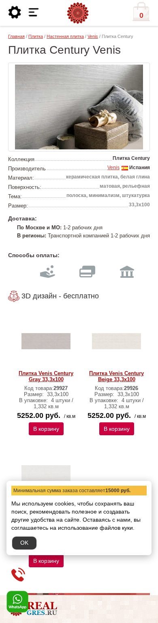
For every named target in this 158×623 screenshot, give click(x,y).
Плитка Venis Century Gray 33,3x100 (46, 376)
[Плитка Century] (79, 107)
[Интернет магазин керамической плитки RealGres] (78, 13)
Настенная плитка (65, 36)
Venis (93, 36)
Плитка (35, 36)
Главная (16, 36)
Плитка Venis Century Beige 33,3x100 (116, 376)
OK (24, 542)
